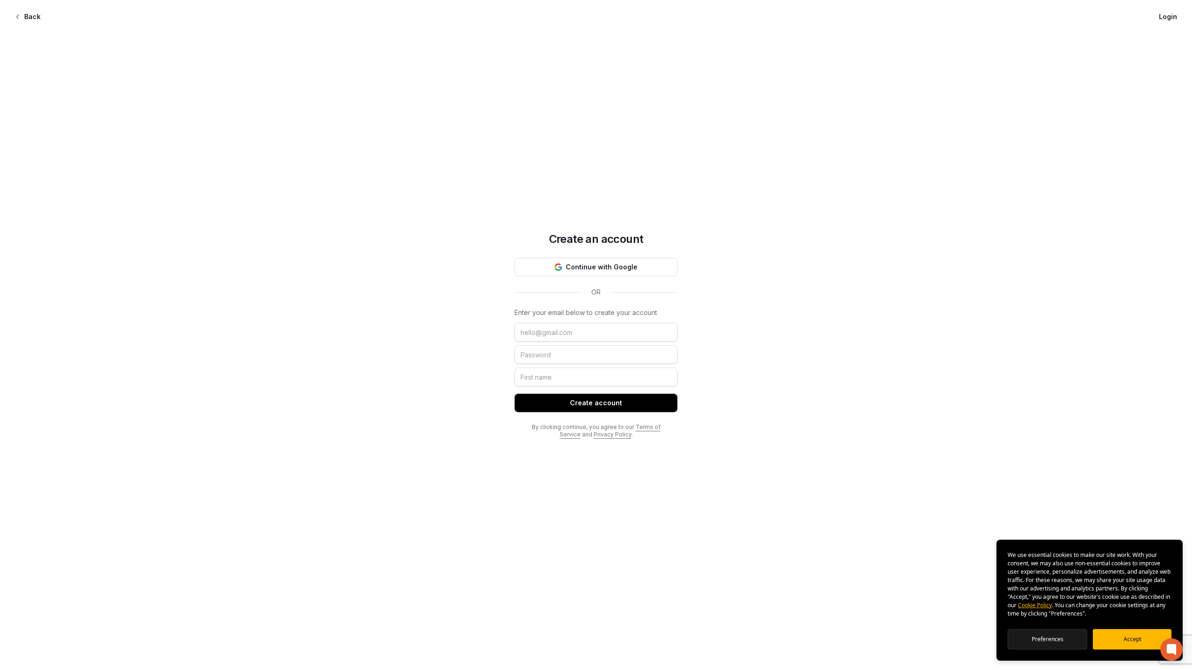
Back (32, 16)
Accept (1132, 639)
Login (1168, 16)
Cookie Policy (1035, 605)
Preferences (1047, 639)
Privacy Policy (612, 434)
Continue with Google (601, 267)
